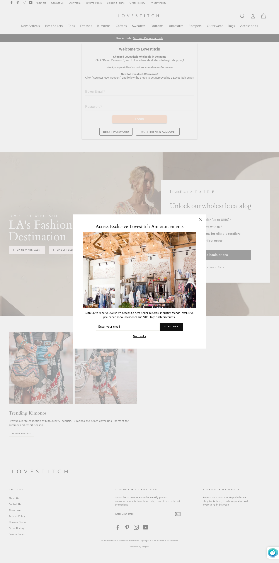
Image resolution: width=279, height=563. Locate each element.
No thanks (139, 336)
